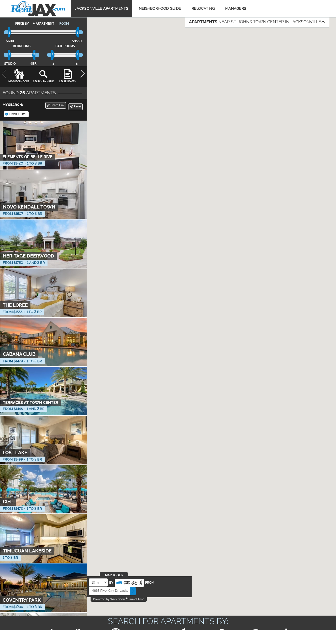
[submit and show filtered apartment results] (133, 591)
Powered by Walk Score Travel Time (118, 599)
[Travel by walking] (141, 582)
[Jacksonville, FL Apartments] (38, 8)
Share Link (57, 105)
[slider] (10, 32)
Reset (77, 106)
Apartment (45, 23)
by (111, 582)
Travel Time (17, 114)
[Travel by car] (119, 582)
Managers (235, 8)
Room (64, 23)
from (149, 582)
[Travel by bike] (134, 582)
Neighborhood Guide (160, 8)
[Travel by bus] (127, 582)
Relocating (203, 8)
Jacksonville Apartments (101, 8)
